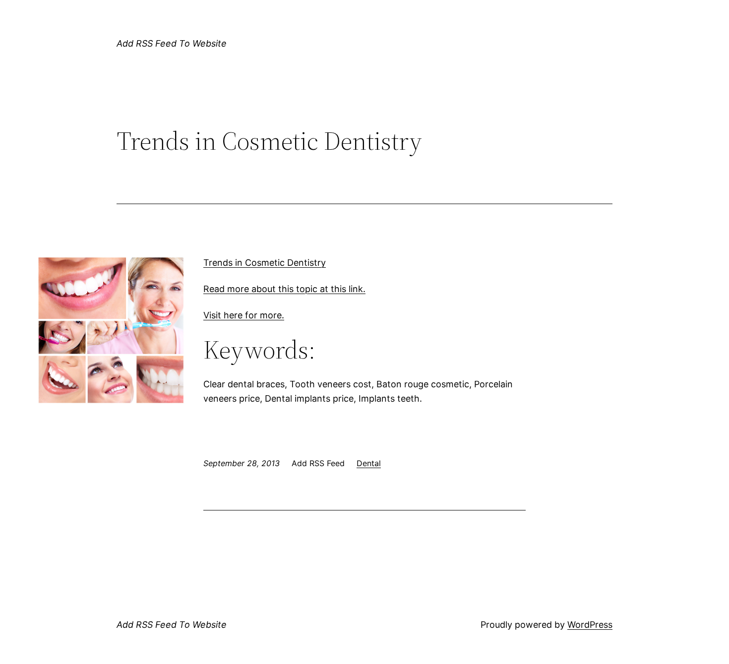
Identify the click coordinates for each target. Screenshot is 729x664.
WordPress (589, 624)
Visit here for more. (243, 315)
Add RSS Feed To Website (172, 43)
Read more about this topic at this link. (284, 289)
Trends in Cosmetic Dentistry (264, 262)
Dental (369, 463)
